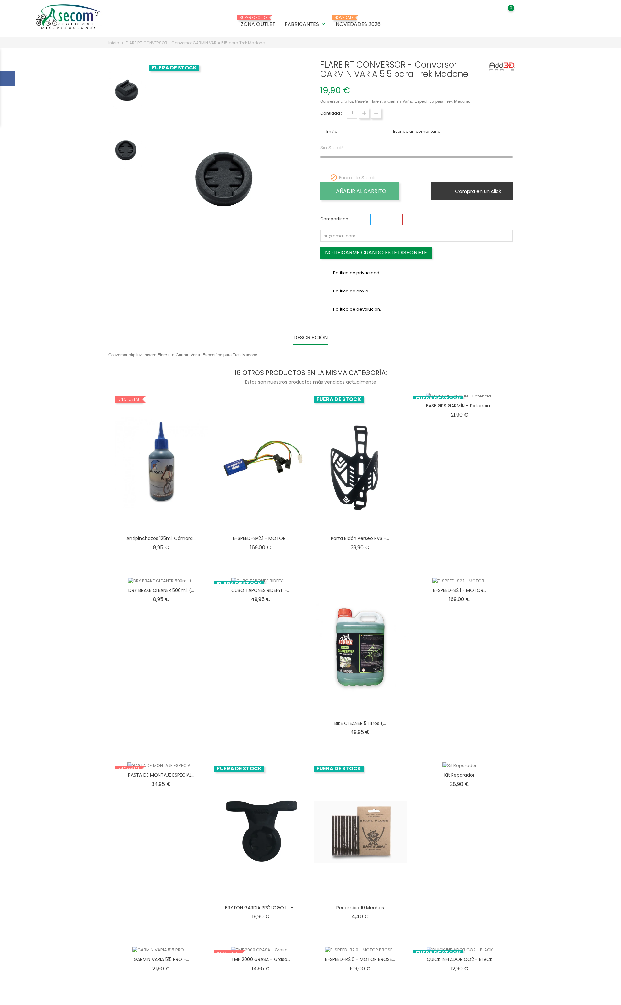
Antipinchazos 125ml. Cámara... (161, 538)
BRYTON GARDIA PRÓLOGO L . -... (260, 907)
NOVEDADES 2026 (358, 22)
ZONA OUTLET (258, 22)
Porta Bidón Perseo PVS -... (360, 538)
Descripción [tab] (310, 337)
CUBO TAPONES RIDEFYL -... (260, 590)
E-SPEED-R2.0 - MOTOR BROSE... (360, 959)
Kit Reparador (459, 775)
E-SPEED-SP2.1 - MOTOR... (261, 538)
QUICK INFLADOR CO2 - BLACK (460, 959)
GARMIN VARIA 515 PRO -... (161, 959)
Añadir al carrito (361, 191)
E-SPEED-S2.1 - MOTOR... (459, 590)
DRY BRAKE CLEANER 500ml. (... (161, 590)
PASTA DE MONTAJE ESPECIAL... (161, 775)
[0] (505, 12)
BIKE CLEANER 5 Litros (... (360, 723)
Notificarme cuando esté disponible (376, 252)
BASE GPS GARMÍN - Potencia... (459, 405)
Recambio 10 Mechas (360, 907)
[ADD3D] (502, 66)
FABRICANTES (306, 24)
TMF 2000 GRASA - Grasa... (260, 959)
